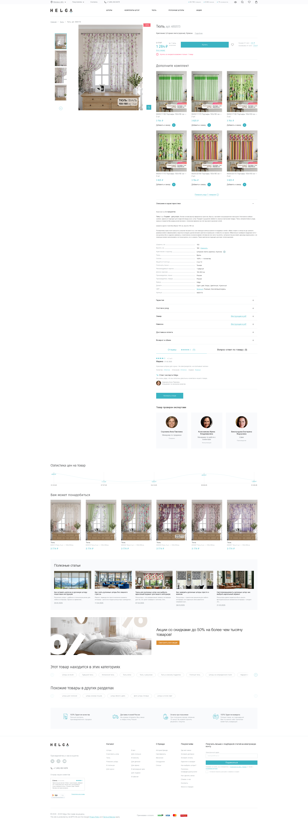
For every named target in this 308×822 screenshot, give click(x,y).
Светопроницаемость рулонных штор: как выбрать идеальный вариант (233, 593)
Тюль (154, 10)
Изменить (204, 248)
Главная (54, 22)
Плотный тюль (194, 675)
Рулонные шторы (176, 10)
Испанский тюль (108, 675)
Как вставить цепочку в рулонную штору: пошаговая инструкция (70, 593)
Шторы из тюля (68, 675)
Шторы (109, 10)
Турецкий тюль (87, 675)
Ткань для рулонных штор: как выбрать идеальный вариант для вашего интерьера (152, 593)
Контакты (93, 2)
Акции (199, 10)
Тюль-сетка (127, 675)
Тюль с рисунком (146, 675)
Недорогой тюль (246, 675)
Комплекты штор (132, 10)
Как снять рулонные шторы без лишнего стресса (111, 593)
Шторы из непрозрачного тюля (220, 675)
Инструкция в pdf (238, 316)
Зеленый (200, 289)
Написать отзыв (169, 396)
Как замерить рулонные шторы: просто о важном (192, 593)
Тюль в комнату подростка (171, 675)
